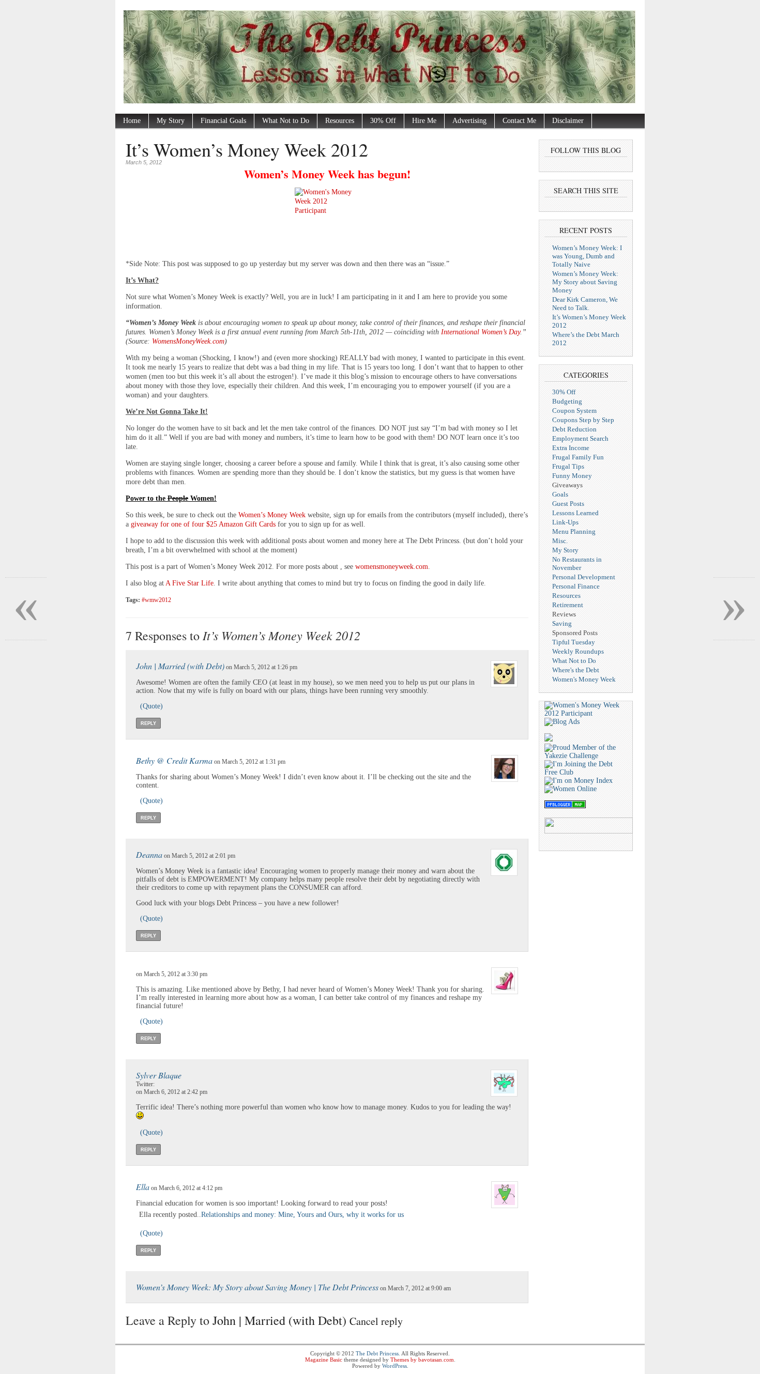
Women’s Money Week (272, 515)
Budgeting (567, 401)
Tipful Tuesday (573, 642)
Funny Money (572, 476)
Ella (142, 1186)
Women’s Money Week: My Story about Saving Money (585, 282)
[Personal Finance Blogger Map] (565, 806)
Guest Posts (568, 503)
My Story (171, 121)
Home (132, 121)
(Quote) (151, 706)
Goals (560, 494)
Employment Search (580, 438)
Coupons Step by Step (583, 420)
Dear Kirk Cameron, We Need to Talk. (585, 304)
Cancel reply (376, 1321)
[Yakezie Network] (585, 756)
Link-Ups (565, 522)
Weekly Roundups (578, 651)
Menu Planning (574, 531)
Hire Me (424, 121)
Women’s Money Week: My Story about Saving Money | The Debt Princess (257, 1287)
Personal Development (583, 577)
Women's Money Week (584, 679)
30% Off (383, 121)
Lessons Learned (575, 513)
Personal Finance (576, 586)
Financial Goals (223, 121)
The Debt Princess (377, 1353)
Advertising (469, 121)
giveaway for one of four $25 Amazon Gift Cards (203, 524)
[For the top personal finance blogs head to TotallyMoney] (548, 739)
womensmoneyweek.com (391, 566)
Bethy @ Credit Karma (174, 760)
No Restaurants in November (577, 563)
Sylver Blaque (158, 1075)
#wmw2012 (156, 600)
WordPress (394, 1366)
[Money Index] (578, 780)
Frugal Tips (568, 466)
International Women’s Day (480, 332)
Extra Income (570, 448)
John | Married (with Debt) (180, 665)
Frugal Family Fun (578, 457)
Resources (339, 121)
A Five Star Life (189, 583)
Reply (148, 723)
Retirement (567, 605)
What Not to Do (285, 121)
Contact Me (519, 121)
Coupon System (574, 410)
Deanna (149, 854)
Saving (562, 623)
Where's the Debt (575, 670)
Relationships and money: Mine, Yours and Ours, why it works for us (302, 1214)
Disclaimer (568, 121)
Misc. (560, 541)
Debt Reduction (574, 429)
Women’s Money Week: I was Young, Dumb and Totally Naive (587, 256)
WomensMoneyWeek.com (188, 341)
